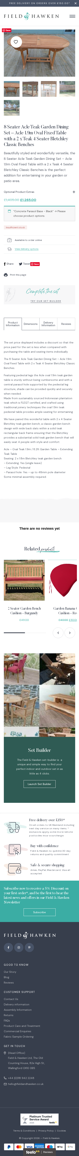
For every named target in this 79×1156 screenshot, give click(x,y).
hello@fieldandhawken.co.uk (26, 1084)
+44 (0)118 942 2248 (21, 1078)
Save (8, 30)
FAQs (7, 1020)
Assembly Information (18, 1010)
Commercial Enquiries (17, 1031)
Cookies (61, 1130)
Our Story (10, 972)
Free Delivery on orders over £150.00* (39, 3)
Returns (8, 1015)
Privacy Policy (46, 1130)
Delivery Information (48, 324)
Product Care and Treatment (22, 1026)
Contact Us (11, 999)
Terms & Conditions (24, 1130)
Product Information (13, 324)
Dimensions (31, 324)
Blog (6, 977)
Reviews (66, 324)
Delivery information (16, 1004)
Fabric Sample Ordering (19, 1036)
